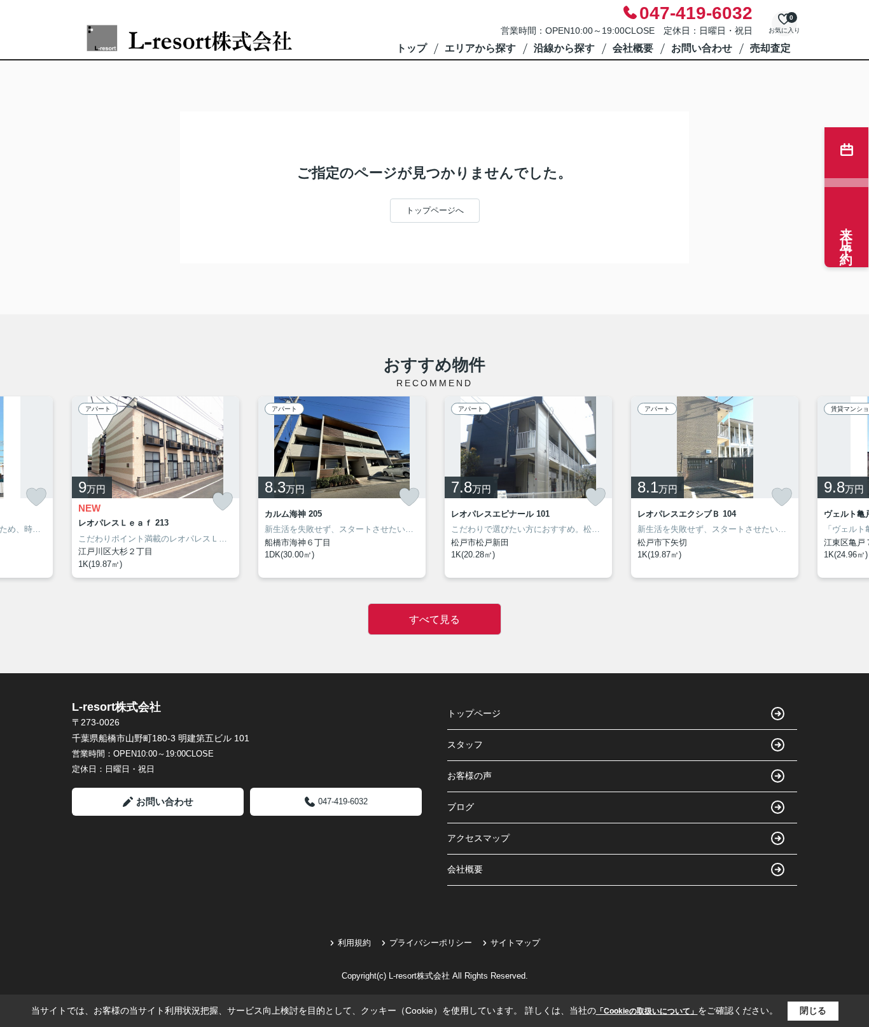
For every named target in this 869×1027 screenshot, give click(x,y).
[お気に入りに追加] (36, 497)
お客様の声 (469, 776)
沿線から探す (564, 48)
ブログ (460, 807)
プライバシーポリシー (430, 942)
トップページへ (435, 210)
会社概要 (633, 48)
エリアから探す (480, 48)
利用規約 (354, 942)
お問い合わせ (701, 48)
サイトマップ (515, 942)
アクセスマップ (478, 838)
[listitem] (155, 487)
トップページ (474, 713)
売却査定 (770, 48)
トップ (411, 48)
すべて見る (434, 619)
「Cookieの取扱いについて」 (647, 1011)
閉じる (813, 1010)
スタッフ (465, 744)
